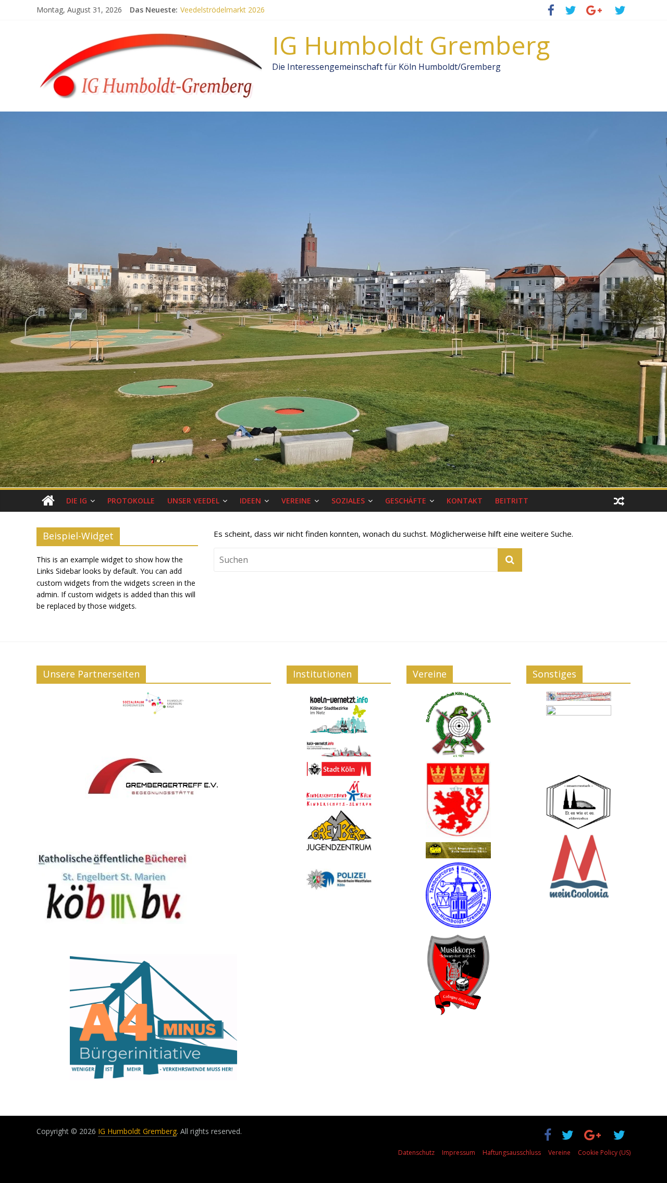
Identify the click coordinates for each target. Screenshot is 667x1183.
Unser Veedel (193, 501)
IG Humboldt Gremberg (411, 45)
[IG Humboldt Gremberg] (48, 501)
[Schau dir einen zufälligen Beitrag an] (619, 501)
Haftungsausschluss (512, 1152)
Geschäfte (405, 501)
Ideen (250, 501)
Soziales (348, 501)
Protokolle (131, 501)
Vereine (296, 501)
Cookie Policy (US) (604, 1152)
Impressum (458, 1152)
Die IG (76, 501)
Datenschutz (416, 1152)
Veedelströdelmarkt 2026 (222, 10)
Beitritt (511, 501)
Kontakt (465, 501)
